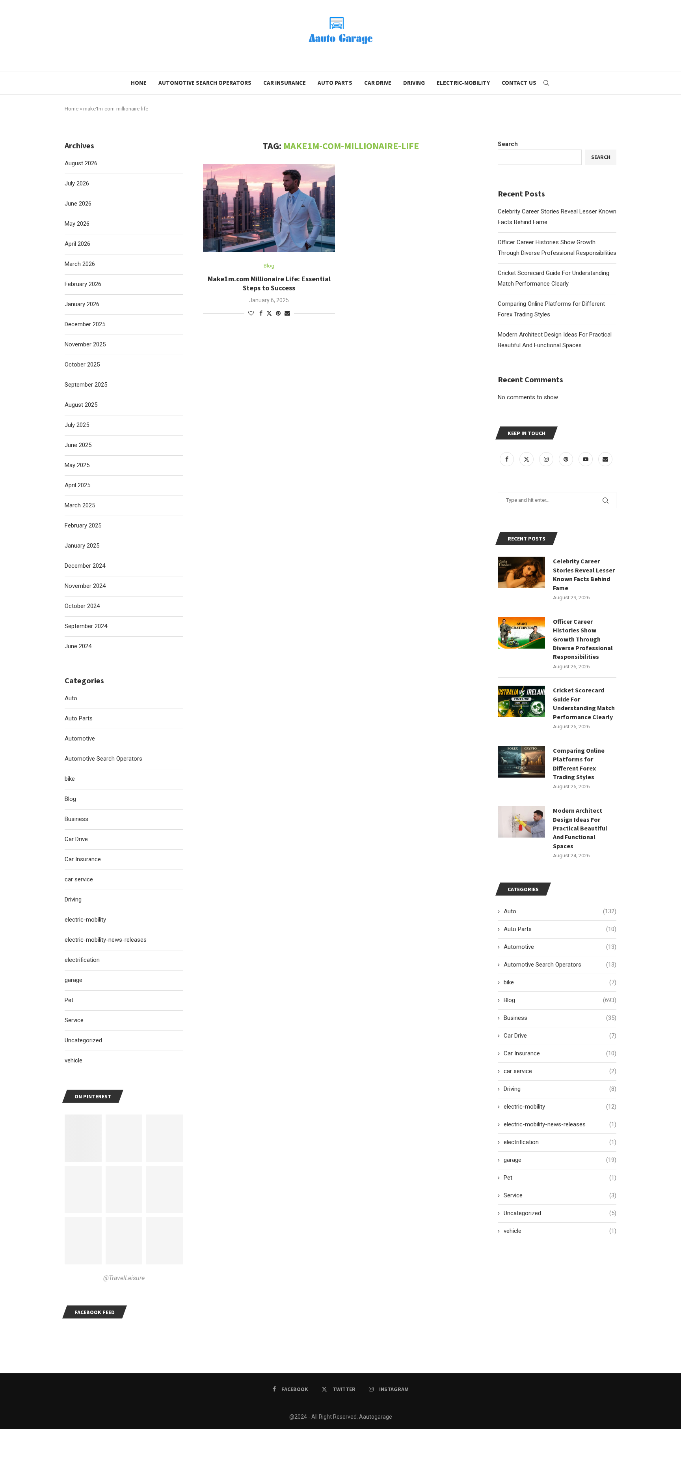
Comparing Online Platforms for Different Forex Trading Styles (579, 763)
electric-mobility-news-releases (560, 1124)
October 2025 (82, 364)
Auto (560, 911)
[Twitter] (527, 459)
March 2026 (80, 263)
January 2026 (82, 304)
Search (508, 144)
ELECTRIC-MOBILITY (463, 82)
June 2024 (78, 646)
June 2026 (78, 203)
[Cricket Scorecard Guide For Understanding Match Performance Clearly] (521, 701)
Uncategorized (560, 1213)
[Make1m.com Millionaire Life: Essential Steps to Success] (269, 208)
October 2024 (82, 606)
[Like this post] (251, 313)
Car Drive (377, 82)
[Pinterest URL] (83, 1138)
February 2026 (83, 284)
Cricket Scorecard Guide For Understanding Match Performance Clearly (584, 703)
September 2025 (86, 384)
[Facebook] (507, 459)
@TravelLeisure (124, 1278)
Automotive (560, 946)
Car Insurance (284, 82)
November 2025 (85, 344)
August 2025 (81, 404)
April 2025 (77, 485)
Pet (560, 1177)
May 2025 (77, 465)
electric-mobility (560, 1106)
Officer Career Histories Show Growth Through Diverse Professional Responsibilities (583, 639)
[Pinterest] (567, 459)
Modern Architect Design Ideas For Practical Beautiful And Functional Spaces (580, 828)
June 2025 (78, 445)
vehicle (560, 1230)
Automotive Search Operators (204, 82)
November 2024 (85, 585)
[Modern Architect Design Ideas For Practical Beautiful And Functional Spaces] (521, 822)
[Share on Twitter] (269, 313)
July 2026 (77, 183)
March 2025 (80, 505)
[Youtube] (586, 459)
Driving (414, 82)
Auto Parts (335, 82)
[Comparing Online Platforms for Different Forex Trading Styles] (521, 762)
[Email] (605, 459)
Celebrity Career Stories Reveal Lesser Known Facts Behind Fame (584, 574)
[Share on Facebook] (260, 313)
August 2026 (81, 163)
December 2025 (85, 324)
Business (560, 1017)
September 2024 (86, 626)
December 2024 (85, 565)
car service (560, 1071)
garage (560, 1159)
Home (139, 82)
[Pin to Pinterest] (278, 313)
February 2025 (83, 525)
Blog (560, 1000)
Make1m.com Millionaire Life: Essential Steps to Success (269, 283)
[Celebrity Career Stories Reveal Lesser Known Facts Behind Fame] (521, 572)
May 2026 (77, 223)
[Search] (546, 82)
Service (560, 1195)
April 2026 (77, 243)
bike (560, 982)
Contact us (519, 82)
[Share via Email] (287, 313)
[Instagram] (547, 459)
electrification (560, 1142)
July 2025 (77, 424)
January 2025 (82, 545)
